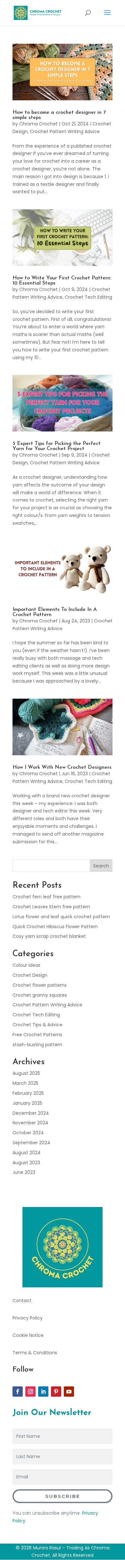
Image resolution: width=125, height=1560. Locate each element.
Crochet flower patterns (40, 985)
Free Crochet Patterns (37, 1034)
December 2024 (31, 1113)
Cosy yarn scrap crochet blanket (49, 936)
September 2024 (31, 1142)
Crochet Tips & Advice (38, 1024)
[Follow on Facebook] (18, 1391)
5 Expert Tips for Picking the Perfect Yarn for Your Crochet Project (57, 446)
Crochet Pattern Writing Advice (65, 131)
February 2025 (28, 1093)
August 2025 (26, 1073)
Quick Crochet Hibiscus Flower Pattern (55, 926)
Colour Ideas (26, 965)
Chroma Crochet (38, 124)
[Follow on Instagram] (30, 1391)
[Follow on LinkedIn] (43, 1391)
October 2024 (28, 1132)
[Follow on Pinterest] (56, 1391)
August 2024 (27, 1152)
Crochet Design (30, 975)
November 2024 (30, 1123)
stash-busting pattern (37, 1044)
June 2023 (24, 1172)
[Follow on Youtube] (69, 1391)
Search (101, 866)
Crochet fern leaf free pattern (46, 896)
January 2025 (27, 1103)
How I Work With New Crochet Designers (62, 767)
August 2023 (26, 1162)
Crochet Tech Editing (88, 297)
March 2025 (25, 1083)
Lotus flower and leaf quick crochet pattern (61, 916)
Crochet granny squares (40, 995)
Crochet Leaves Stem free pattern (51, 906)
